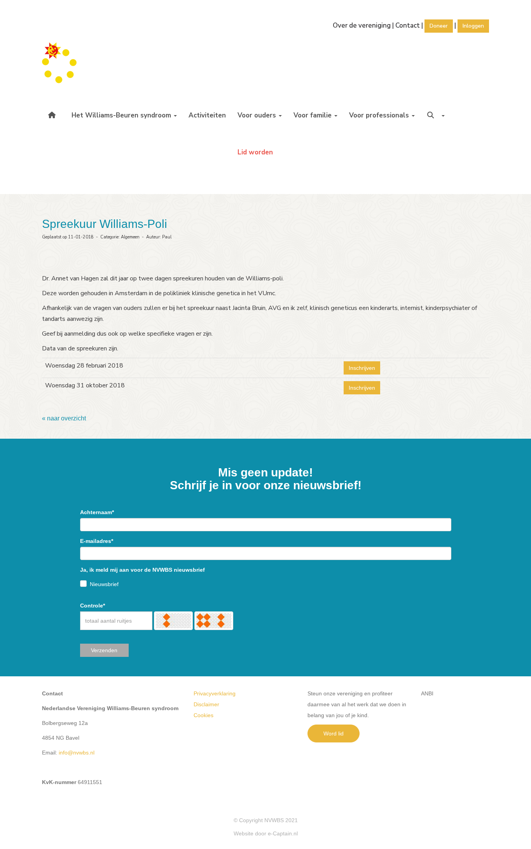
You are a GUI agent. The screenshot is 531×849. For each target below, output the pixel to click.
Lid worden (255, 152)
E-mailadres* (96, 541)
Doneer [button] (439, 26)
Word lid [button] (333, 733)
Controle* (92, 605)
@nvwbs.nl (76, 752)
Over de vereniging (362, 25)
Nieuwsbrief (104, 584)
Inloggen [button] (473, 26)
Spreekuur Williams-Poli (104, 223)
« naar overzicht (64, 418)
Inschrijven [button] (362, 368)
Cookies (203, 715)
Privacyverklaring (215, 693)
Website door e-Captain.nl (266, 833)
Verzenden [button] (104, 650)
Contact (407, 25)
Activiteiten (207, 115)
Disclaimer (206, 704)
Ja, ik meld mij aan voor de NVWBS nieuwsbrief (142, 570)
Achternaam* (97, 512)
